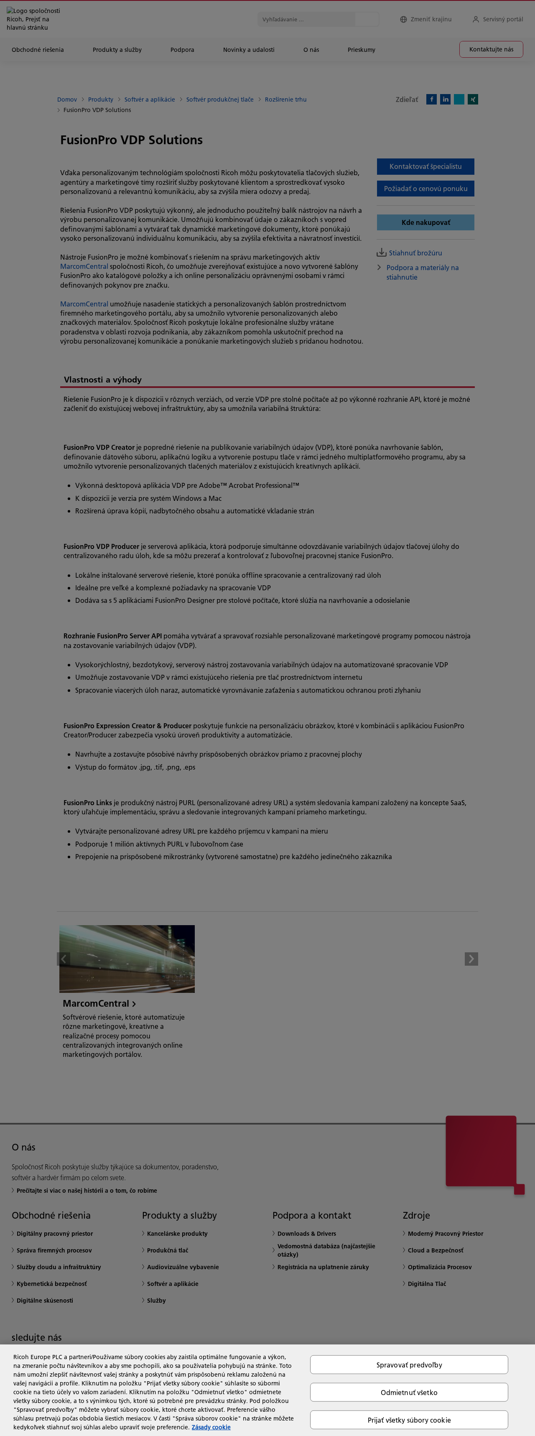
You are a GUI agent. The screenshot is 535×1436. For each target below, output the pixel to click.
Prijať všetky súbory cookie (409, 1420)
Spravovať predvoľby (409, 1364)
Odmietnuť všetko (409, 1392)
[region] (267, 1390)
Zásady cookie (211, 1427)
